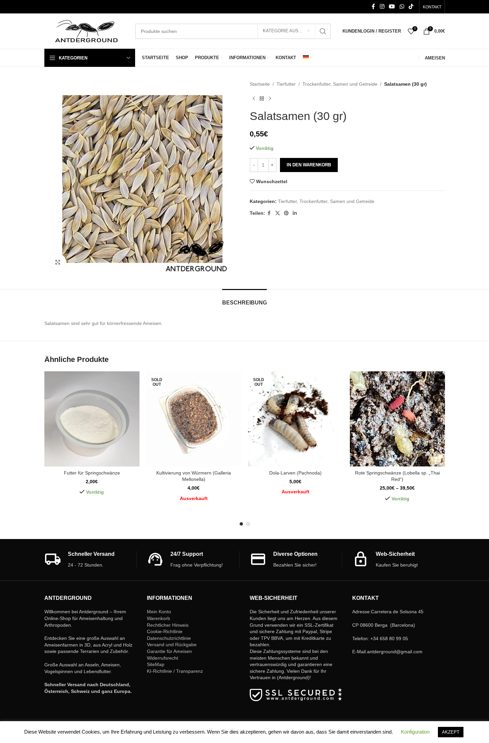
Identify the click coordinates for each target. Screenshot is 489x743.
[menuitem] (307, 58)
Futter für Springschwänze (92, 473)
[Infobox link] (90, 560)
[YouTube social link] (392, 6)
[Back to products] (262, 98)
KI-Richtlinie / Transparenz (175, 671)
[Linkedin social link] (295, 213)
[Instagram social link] (381, 6)
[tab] (244, 299)
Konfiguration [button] (415, 732)
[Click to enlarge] (57, 262)
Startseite (260, 84)
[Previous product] (254, 98)
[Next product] (270, 98)
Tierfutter (286, 84)
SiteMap (155, 664)
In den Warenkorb (309, 164)
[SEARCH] (323, 31)
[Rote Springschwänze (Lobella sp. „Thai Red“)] (397, 418)
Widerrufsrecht (162, 658)
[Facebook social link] (373, 6)
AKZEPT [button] (450, 732)
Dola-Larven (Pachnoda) (295, 473)
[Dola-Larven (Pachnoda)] (295, 418)
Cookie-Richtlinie (164, 631)
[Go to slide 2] (248, 524)
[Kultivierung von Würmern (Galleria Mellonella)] (193, 418)
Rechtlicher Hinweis (168, 625)
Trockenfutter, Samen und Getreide (339, 84)
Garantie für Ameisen (169, 651)
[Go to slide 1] (241, 524)
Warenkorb (158, 618)
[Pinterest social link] (286, 213)
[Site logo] (86, 30)
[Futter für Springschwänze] (91, 418)
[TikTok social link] (410, 6)
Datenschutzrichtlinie (169, 638)
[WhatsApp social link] (401, 6)
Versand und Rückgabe (172, 644)
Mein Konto (159, 611)
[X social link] (277, 213)
